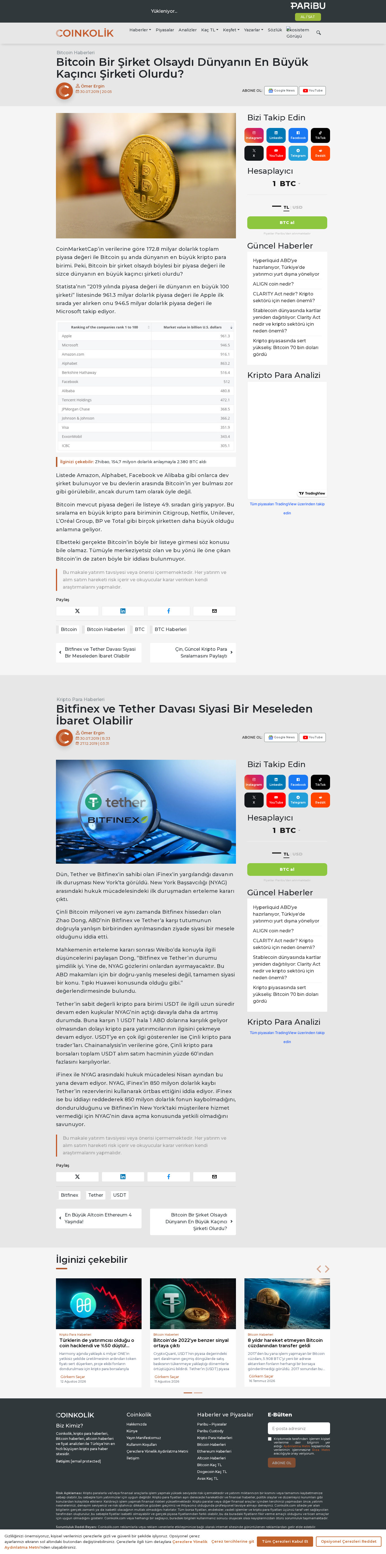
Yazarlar (252, 29)
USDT (119, 1195)
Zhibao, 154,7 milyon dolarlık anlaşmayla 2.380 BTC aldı (133, 461)
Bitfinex (69, 1195)
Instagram (254, 138)
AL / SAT (308, 17)
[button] (318, 1269)
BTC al (287, 222)
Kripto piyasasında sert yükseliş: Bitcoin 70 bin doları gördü (285, 347)
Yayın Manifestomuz (144, 1438)
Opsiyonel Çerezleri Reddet (348, 1541)
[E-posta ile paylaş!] (214, 611)
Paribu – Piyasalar (212, 1424)
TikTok (320, 138)
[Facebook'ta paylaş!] (169, 611)
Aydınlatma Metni (297, 1446)
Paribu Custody (210, 1431)
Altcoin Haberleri (211, 1458)
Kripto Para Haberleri (81, 699)
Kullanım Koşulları (142, 1444)
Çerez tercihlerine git (232, 1541)
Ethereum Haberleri (214, 1451)
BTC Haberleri (171, 629)
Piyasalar (165, 29)
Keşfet (229, 29)
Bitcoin (69, 629)
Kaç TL (208, 29)
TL (286, 207)
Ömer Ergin (92, 86)
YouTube (276, 156)
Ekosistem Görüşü (298, 33)
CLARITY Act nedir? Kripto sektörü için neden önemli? (284, 297)
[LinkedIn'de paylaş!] (123, 611)
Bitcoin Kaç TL (209, 1465)
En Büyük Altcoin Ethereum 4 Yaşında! (98, 1218)
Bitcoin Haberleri (76, 52)
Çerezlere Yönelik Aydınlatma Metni (157, 1451)
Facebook (298, 138)
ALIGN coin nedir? (273, 284)
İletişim (133, 1458)
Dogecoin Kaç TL (212, 1472)
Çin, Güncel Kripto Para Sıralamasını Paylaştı (201, 653)
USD (297, 207)
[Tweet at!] (77, 611)
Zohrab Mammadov (171, 1377)
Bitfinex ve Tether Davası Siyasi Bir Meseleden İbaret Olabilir (100, 653)
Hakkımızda (137, 1424)
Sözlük (275, 29)
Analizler (188, 29)
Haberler (138, 29)
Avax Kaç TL (207, 1478)
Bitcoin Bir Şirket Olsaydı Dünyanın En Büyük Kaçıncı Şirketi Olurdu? (196, 1221)
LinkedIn (276, 138)
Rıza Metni (321, 1450)
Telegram (298, 156)
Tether (95, 1195)
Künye (132, 1431)
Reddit (320, 156)
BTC (140, 629)
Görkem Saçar (72, 1377)
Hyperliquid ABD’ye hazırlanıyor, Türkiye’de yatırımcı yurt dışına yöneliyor (286, 267)
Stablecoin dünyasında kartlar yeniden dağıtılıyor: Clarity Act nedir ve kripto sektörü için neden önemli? (287, 321)
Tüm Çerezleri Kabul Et (285, 1541)
